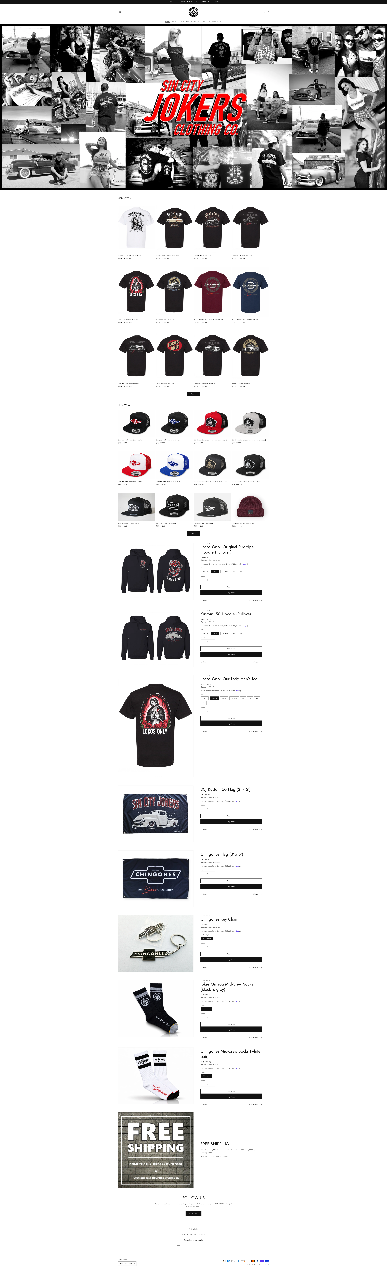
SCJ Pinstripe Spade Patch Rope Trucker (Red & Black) (210, 440)
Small (204, 698)
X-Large (225, 572)
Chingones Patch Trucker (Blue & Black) (168, 440)
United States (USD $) (126, 1263)
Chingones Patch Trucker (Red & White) (130, 482)
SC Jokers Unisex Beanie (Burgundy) (243, 523)
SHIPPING (193, 1234)
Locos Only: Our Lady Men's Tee (128, 320)
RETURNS (202, 1234)
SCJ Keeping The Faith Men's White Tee (130, 256)
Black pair (206, 1009)
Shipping (203, 560)
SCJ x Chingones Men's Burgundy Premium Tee (208, 319)
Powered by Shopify (264, 1265)
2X (234, 572)
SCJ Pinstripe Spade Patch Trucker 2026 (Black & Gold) (210, 482)
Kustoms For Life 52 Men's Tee (165, 320)
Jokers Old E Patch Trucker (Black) (166, 523)
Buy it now (231, 593)
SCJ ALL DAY (193, 1213)
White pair (206, 1076)
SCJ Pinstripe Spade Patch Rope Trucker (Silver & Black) (249, 440)
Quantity (203, 576)
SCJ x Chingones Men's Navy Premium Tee (245, 319)
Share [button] (205, 600)
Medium (205, 572)
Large (215, 572)
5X (203, 703)
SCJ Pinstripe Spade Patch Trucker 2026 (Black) (246, 482)
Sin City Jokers (255, 1265)
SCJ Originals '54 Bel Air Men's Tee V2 (168, 256)
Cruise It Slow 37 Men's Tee (202, 256)
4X (257, 698)
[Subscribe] (209, 1245)
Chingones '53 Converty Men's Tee (204, 384)
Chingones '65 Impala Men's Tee (242, 256)
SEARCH (185, 1234)
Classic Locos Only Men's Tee (165, 384)
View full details (254, 600)
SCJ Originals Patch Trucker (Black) (128, 523)
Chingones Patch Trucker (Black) (204, 523)
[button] (120, 12)
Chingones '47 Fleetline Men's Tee (128, 384)
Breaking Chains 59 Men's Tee (241, 384)
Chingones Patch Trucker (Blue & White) (168, 482)
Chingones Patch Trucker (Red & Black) (130, 440)
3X (241, 572)
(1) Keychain (207, 939)
